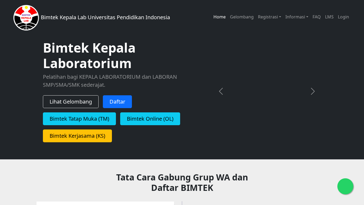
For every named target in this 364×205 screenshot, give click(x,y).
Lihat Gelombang (71, 101)
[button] (221, 91)
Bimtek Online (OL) (150, 118)
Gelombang (242, 17)
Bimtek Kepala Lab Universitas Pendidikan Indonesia (104, 17)
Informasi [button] (295, 17)
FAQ (317, 17)
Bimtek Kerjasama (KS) (77, 135)
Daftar (117, 101)
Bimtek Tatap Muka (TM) (79, 118)
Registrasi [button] (268, 17)
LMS (329, 17)
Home (219, 17)
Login (343, 17)
